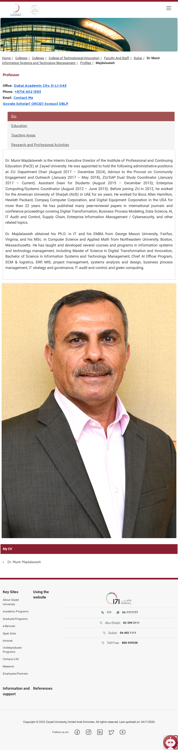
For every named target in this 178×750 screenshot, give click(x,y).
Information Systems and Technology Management (39, 63)
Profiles (85, 63)
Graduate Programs (15, 619)
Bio (13, 116)
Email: (8, 98)
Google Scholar (16, 104)
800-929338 (130, 642)
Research (8, 666)
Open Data (9, 633)
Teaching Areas (23, 135)
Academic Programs (16, 611)
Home (6, 58)
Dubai (138, 58)
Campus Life (11, 659)
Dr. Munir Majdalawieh (24, 562)
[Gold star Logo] (35, 10)
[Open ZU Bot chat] (170, 742)
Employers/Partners (15, 673)
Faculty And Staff (116, 58)
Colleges (21, 58)
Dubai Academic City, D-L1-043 (40, 85)
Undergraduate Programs (12, 649)
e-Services (9, 626)
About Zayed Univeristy (11, 602)
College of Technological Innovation (74, 58)
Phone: (9, 92)
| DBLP (62, 104)
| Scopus (49, 104)
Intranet (8, 640)
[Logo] (16, 9)
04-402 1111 (128, 632)
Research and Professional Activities (40, 145)
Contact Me (23, 98)
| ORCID (35, 104)
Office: (8, 85)
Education (19, 126)
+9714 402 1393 (28, 92)
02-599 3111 (131, 622)
